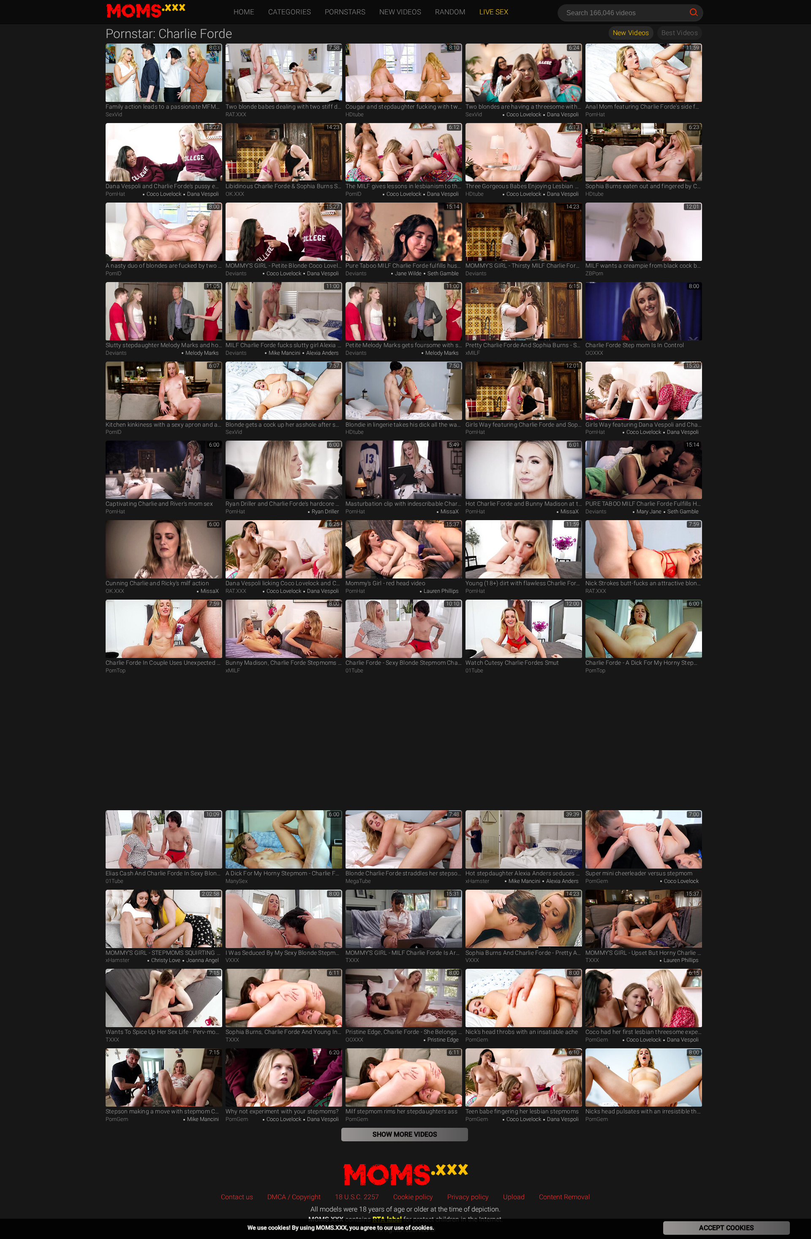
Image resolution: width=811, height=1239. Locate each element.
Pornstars (345, 12)
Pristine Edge (442, 1039)
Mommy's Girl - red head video (385, 583)
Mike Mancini (283, 353)
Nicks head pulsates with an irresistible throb (643, 1111)
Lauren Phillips (440, 591)
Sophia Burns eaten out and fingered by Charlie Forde (643, 186)
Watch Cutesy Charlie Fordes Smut (512, 662)
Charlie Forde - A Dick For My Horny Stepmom (643, 662)
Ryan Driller (324, 511)
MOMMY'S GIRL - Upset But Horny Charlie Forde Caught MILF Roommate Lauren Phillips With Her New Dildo (643, 952)
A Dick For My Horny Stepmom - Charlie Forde (284, 873)
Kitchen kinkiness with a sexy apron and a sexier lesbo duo (164, 424)
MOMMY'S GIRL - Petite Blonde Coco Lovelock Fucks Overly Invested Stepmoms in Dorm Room (284, 265)
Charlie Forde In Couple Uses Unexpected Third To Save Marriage (164, 662)
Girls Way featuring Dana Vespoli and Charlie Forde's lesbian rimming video (643, 424)
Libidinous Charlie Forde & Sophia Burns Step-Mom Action (284, 186)
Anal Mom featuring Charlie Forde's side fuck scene (643, 106)
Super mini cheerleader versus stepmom (638, 873)
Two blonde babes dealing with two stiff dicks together (284, 106)
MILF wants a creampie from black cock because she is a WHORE (643, 265)
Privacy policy (468, 1197)
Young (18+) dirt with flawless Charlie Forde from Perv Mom (523, 583)
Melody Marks (201, 353)
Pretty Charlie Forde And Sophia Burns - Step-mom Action (523, 345)
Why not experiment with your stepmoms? (282, 1111)
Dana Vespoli (562, 114)
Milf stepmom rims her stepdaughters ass (401, 1111)
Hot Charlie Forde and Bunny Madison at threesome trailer (523, 503)
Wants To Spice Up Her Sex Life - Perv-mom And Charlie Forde (164, 1031)
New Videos (400, 12)
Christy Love (165, 960)
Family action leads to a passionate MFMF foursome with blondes (164, 106)
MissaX (449, 511)
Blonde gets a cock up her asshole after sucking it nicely (284, 424)
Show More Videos (405, 1134)
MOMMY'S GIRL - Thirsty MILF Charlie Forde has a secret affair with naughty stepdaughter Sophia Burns (523, 265)
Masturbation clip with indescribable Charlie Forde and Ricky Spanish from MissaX (404, 503)
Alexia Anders (322, 353)
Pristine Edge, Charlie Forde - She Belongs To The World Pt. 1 (404, 1031)
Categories (289, 12)
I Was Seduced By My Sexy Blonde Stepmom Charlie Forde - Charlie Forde (284, 952)
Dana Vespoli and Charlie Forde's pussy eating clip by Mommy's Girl (164, 186)
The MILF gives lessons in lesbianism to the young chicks (404, 186)
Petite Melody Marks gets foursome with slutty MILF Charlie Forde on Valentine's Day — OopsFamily (404, 345)
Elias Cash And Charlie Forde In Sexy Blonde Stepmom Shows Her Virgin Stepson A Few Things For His (164, 873)
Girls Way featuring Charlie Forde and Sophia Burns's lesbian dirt (523, 424)
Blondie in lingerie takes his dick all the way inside (404, 424)
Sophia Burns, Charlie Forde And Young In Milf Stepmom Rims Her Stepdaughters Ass (284, 1031)
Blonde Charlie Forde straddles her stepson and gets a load (404, 873)
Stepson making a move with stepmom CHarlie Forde (164, 1111)
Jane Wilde (408, 273)
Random (450, 12)
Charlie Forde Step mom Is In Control (634, 345)
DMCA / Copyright (294, 1197)
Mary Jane (648, 511)
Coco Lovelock (523, 114)
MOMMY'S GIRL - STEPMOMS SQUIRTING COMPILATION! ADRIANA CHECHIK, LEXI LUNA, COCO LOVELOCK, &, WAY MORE (164, 952)
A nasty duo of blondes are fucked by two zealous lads (164, 265)
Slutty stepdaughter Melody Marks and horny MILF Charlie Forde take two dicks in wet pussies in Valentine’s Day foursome (164, 345)
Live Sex (493, 12)
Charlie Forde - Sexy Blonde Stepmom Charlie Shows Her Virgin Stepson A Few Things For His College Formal (404, 662)
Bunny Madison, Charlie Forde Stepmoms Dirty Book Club (284, 662)
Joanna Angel (202, 960)
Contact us (237, 1197)
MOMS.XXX (405, 1174)
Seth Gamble (442, 273)
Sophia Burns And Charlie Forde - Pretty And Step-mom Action (523, 952)
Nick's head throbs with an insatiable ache (521, 1031)
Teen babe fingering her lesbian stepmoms (522, 1111)
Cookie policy (413, 1197)
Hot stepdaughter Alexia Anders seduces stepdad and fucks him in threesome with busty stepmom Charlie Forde (523, 873)
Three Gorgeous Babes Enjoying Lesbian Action (523, 186)
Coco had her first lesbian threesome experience (643, 1031)
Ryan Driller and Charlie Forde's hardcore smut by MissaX (284, 503)
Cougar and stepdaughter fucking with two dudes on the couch (404, 106)
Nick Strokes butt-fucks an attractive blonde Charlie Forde (643, 583)
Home (244, 12)
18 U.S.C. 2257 (357, 1197)
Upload (514, 1197)
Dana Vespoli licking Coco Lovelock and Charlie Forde (284, 583)
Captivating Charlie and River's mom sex (159, 503)
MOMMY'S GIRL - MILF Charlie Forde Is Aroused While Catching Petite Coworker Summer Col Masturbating (404, 952)
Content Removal (564, 1197)
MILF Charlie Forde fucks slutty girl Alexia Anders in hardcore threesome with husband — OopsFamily (284, 345)
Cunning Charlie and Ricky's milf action (157, 583)
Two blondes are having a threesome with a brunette (523, 106)
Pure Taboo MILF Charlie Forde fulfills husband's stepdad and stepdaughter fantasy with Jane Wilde (404, 265)
